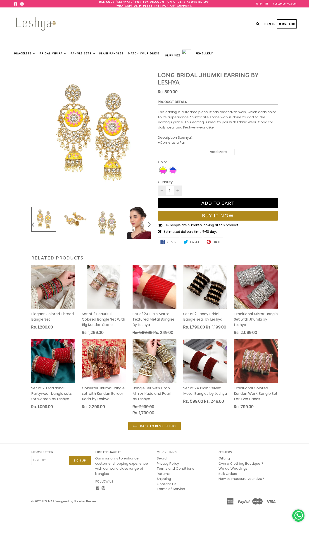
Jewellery (204, 53)
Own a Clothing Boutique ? (241, 463)
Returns (163, 473)
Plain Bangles (111, 53)
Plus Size (173, 55)
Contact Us (166, 483)
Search (163, 458)
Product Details (172, 101)
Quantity (165, 181)
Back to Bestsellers (157, 426)
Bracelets (23, 53)
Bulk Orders (228, 473)
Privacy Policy (168, 463)
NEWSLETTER (42, 452)
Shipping (164, 478)
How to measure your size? (241, 478)
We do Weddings (233, 468)
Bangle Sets (82, 53)
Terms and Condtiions (175, 468)
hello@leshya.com (285, 3)
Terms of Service (171, 488)
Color (162, 161)
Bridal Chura (52, 53)
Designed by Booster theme (75, 501)
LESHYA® (48, 501)
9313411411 (261, 3)
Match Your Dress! (144, 53)
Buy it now (218, 215)
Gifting (224, 458)
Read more (218, 151)
